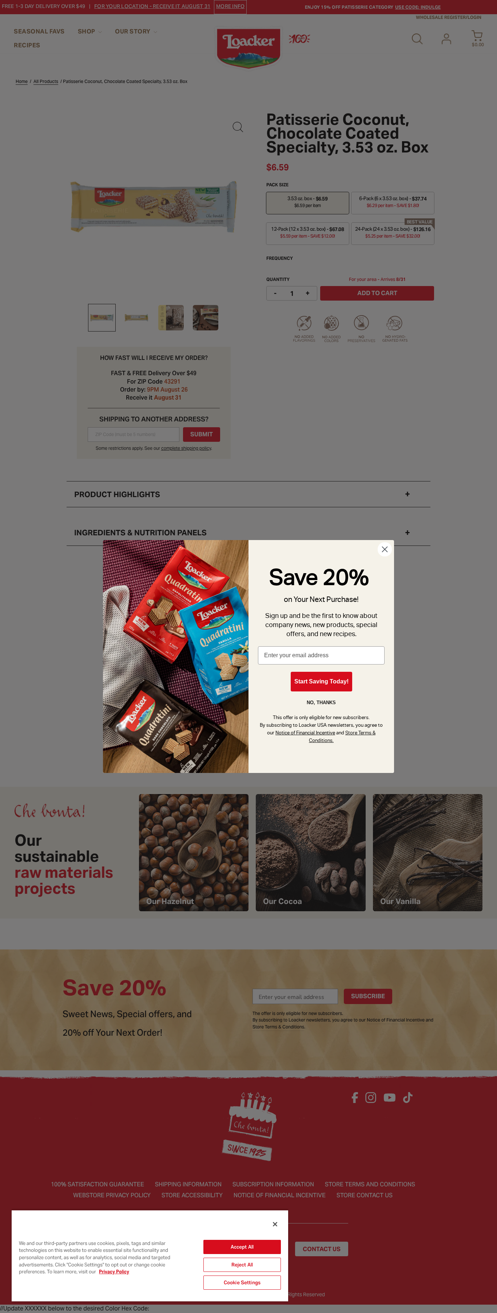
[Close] (275, 1224)
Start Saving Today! (321, 681)
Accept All (242, 1247)
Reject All (242, 1265)
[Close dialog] (384, 549)
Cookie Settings (242, 1283)
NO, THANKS (321, 702)
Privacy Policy (114, 1272)
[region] (150, 1255)
